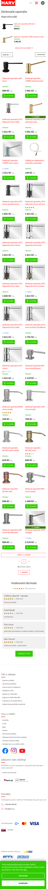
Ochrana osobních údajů (10, 741)
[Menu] (42, 3)
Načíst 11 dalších (24, 555)
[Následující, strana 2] (24, 561)
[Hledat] (30, 3)
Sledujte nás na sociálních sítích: (13, 744)
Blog (3, 727)
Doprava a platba (8, 680)
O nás (4, 724)
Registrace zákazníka (9, 694)
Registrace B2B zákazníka (11, 697)
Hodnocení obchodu (24, 583)
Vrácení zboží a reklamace (11, 687)
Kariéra (4, 730)
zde (25, 869)
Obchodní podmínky (9, 684)
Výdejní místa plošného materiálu (13, 704)
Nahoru (25, 572)
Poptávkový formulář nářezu (12, 701)
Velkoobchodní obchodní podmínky (14, 737)
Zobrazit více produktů (23, 48)
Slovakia (10, 830)
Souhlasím (23, 883)
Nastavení (23, 875)
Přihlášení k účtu (8, 691)
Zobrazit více (24, 653)
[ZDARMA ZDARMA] (35, 108)
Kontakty (5, 720)
